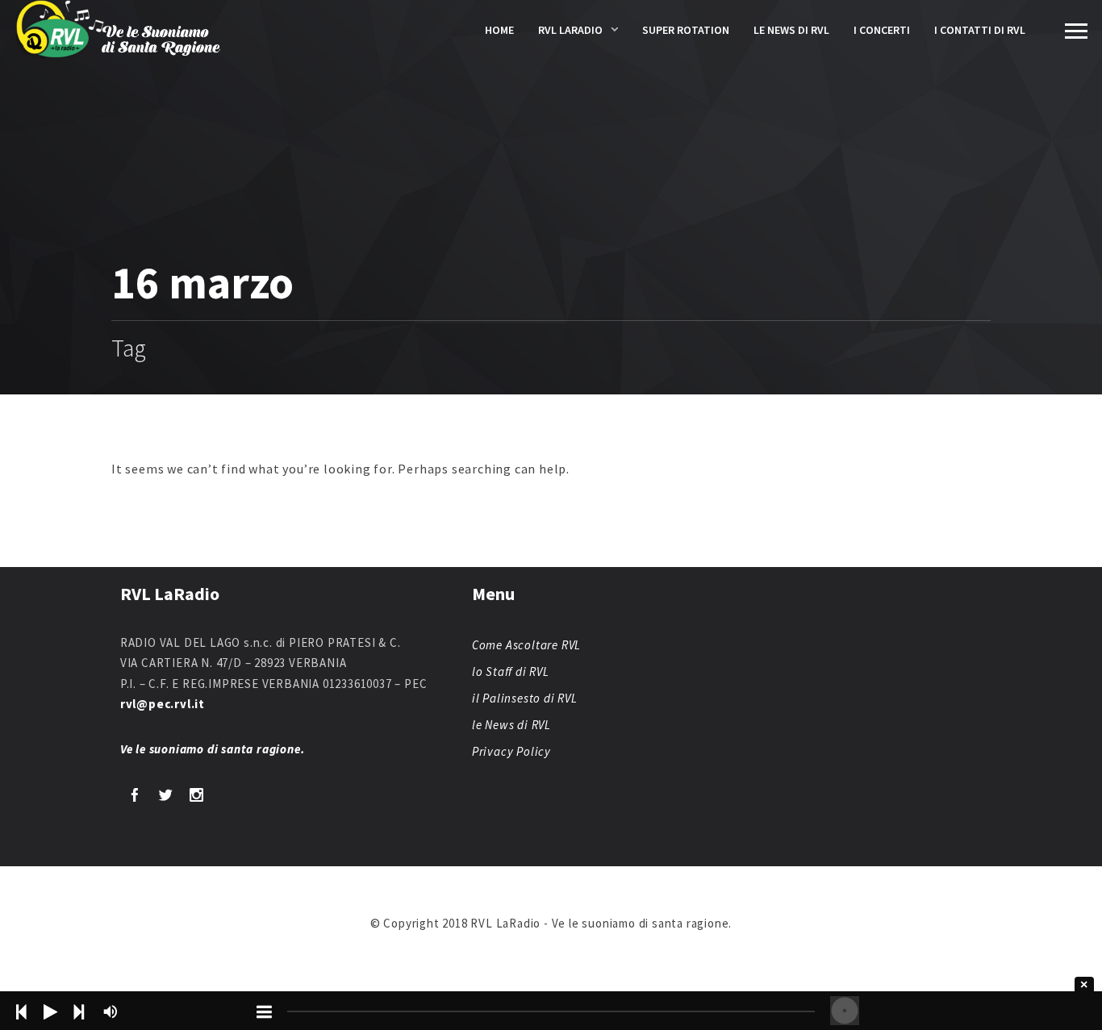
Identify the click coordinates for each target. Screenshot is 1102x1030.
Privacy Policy (511, 751)
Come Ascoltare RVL (526, 645)
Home (499, 30)
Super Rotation (685, 30)
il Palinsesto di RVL (525, 698)
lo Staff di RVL (510, 671)
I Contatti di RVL (979, 30)
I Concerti (882, 30)
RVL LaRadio (570, 30)
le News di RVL (791, 30)
